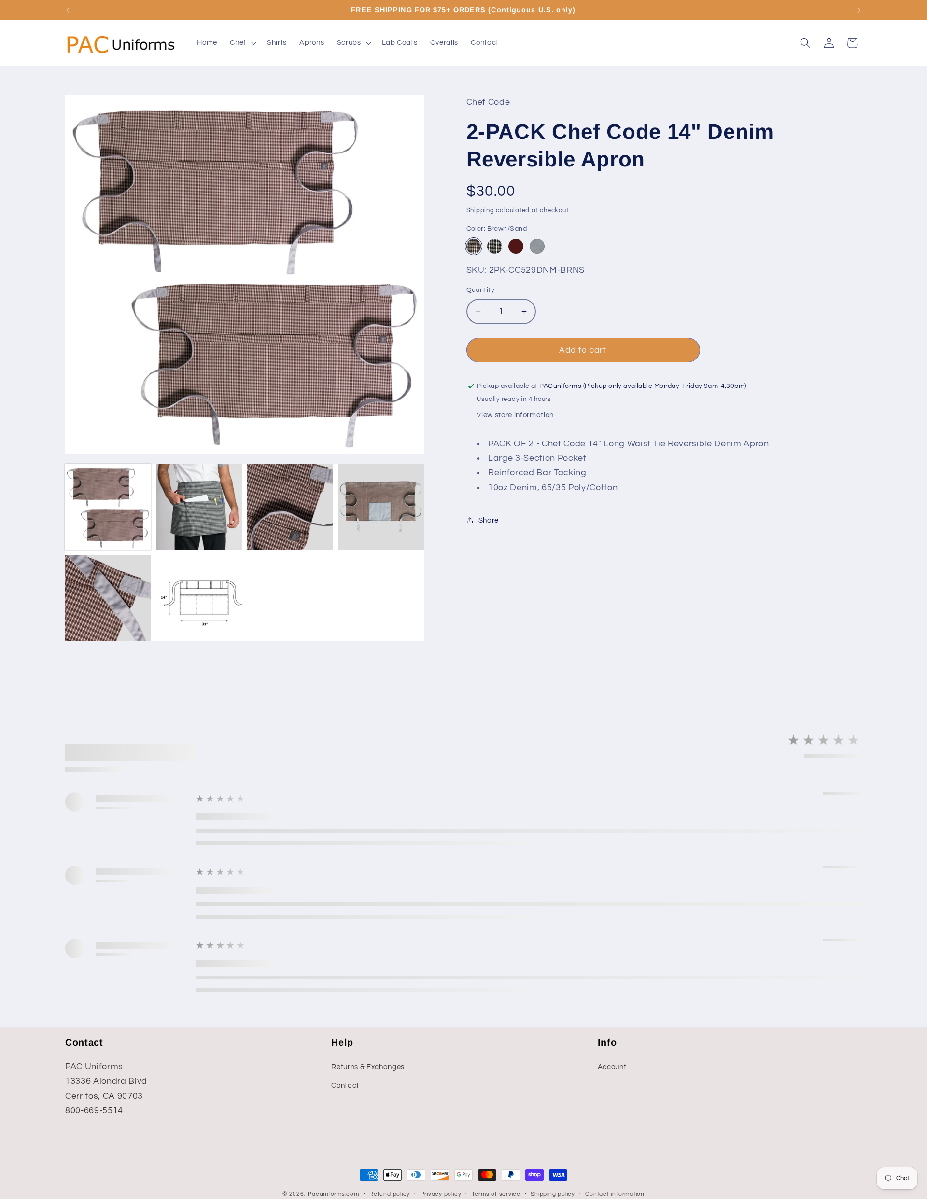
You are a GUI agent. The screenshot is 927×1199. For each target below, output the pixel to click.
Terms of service (496, 1194)
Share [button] (488, 520)
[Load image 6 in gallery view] (108, 597)
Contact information (615, 1194)
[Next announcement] (859, 10)
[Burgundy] (515, 246)
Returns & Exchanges (368, 1067)
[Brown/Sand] (473, 246)
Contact (345, 1085)
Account (612, 1067)
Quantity (480, 290)
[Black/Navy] (494, 246)
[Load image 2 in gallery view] (198, 507)
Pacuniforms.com (333, 1194)
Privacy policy (441, 1194)
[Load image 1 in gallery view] (108, 507)
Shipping (480, 210)
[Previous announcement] (68, 10)
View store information (515, 415)
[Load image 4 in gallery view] (380, 507)
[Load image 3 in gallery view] (290, 507)
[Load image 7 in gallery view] (198, 597)
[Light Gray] (537, 246)
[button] (242, 43)
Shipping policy (553, 1194)
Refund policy (389, 1194)
